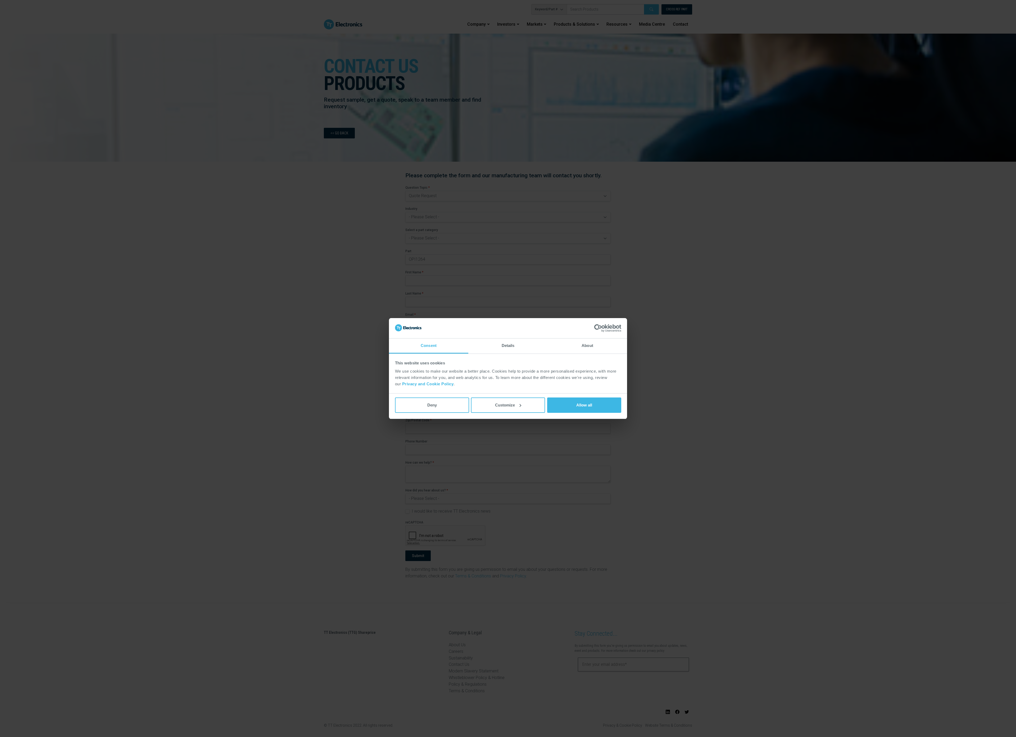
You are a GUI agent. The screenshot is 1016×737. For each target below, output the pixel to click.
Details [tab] (508, 345)
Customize (505, 405)
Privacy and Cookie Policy (428, 384)
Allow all (584, 405)
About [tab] (587, 345)
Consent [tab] (429, 345)
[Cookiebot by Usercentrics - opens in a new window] (598, 328)
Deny (432, 405)
